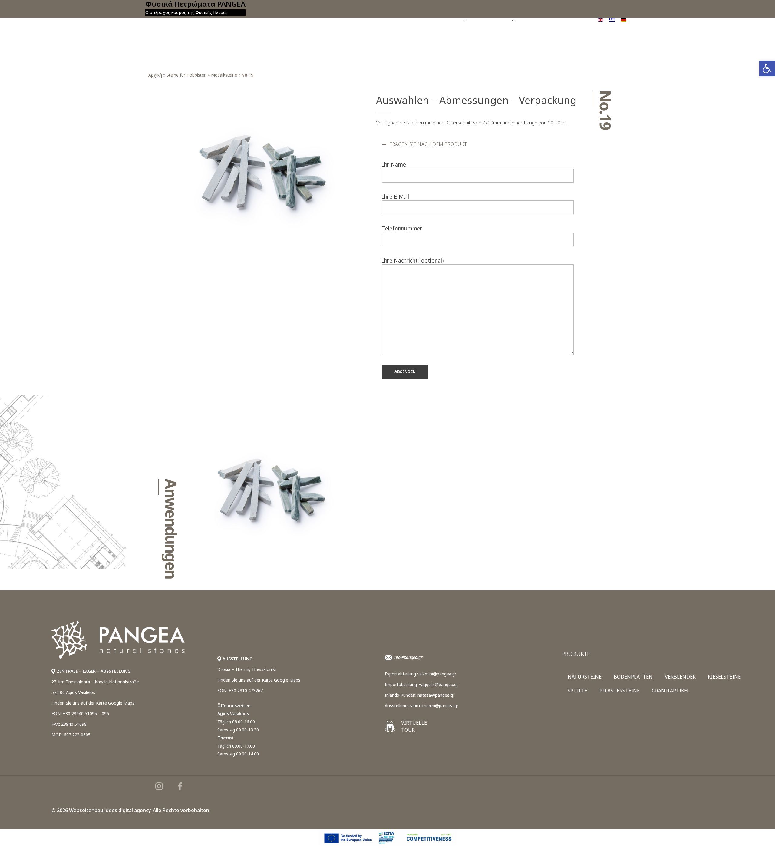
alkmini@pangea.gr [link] (437, 674)
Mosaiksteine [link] (224, 75)
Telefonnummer (402, 228)
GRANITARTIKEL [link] (671, 690)
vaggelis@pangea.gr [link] (438, 684)
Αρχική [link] (155, 75)
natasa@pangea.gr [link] (435, 695)
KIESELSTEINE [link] (724, 676)
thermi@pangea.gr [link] (440, 705)
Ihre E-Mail (395, 196)
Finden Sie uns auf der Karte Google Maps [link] (92, 703)
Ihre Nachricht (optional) (413, 260)
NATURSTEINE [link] (585, 676)
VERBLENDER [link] (680, 676)
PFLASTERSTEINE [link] (619, 690)
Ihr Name (394, 164)
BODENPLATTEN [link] (633, 676)
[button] (478, 144)
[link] (767, 68)
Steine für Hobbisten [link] (186, 75)
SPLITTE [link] (577, 690)
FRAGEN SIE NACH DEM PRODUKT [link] (428, 144)
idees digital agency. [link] (128, 810)
